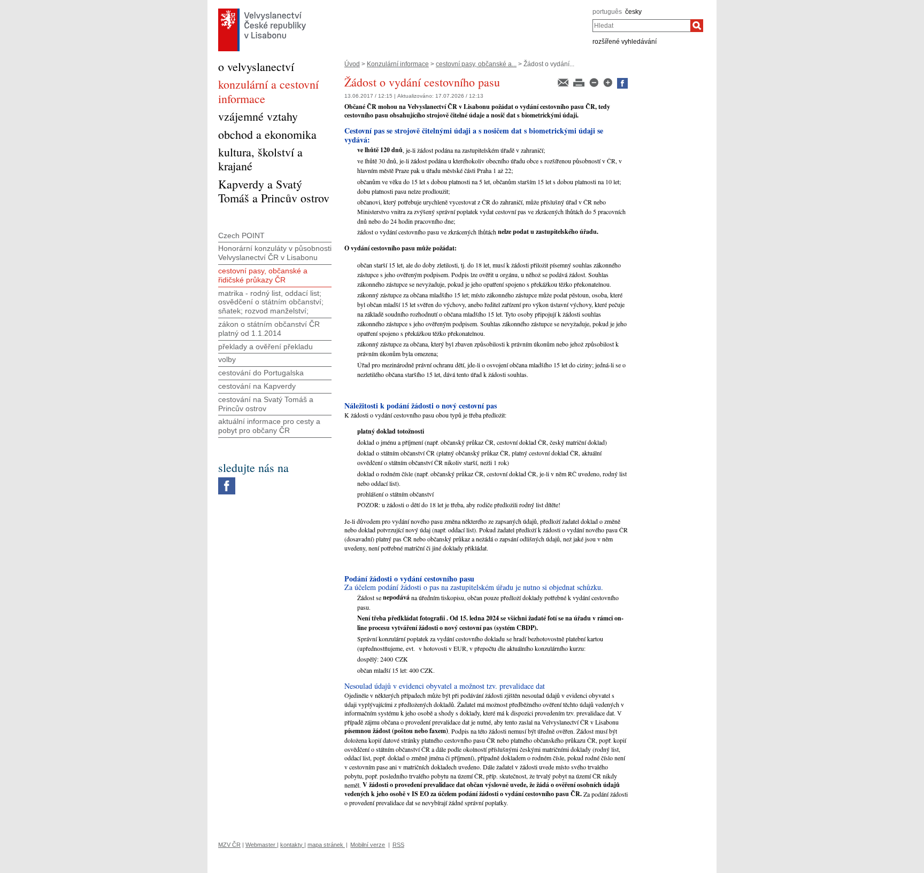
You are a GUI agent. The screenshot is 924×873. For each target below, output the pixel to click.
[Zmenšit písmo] (594, 81)
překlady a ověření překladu (265, 346)
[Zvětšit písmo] (608, 81)
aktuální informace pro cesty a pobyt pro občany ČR (269, 426)
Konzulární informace (398, 64)
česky (633, 11)
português (607, 11)
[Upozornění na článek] (564, 81)
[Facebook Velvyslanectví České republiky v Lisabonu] (226, 480)
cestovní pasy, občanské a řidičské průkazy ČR (262, 275)
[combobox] (641, 25)
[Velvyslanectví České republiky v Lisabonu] (262, 11)
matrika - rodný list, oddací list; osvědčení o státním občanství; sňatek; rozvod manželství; (271, 302)
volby (227, 359)
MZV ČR (229, 844)
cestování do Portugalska (261, 372)
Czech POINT (241, 235)
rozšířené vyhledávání (624, 41)
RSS (398, 844)
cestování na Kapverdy (257, 386)
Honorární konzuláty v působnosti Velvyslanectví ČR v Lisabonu (275, 253)
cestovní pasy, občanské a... (476, 64)
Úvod (352, 64)
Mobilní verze (367, 844)
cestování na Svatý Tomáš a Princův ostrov (265, 404)
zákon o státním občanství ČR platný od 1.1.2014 (269, 328)
